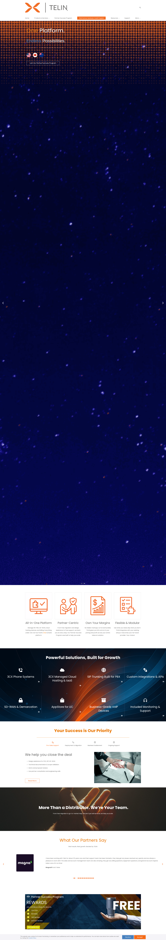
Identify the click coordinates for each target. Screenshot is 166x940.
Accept (140, 937)
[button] (139, 7)
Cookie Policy (32, 938)
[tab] (52, 744)
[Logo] (46, 7)
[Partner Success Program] (28, 896)
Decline (128, 937)
